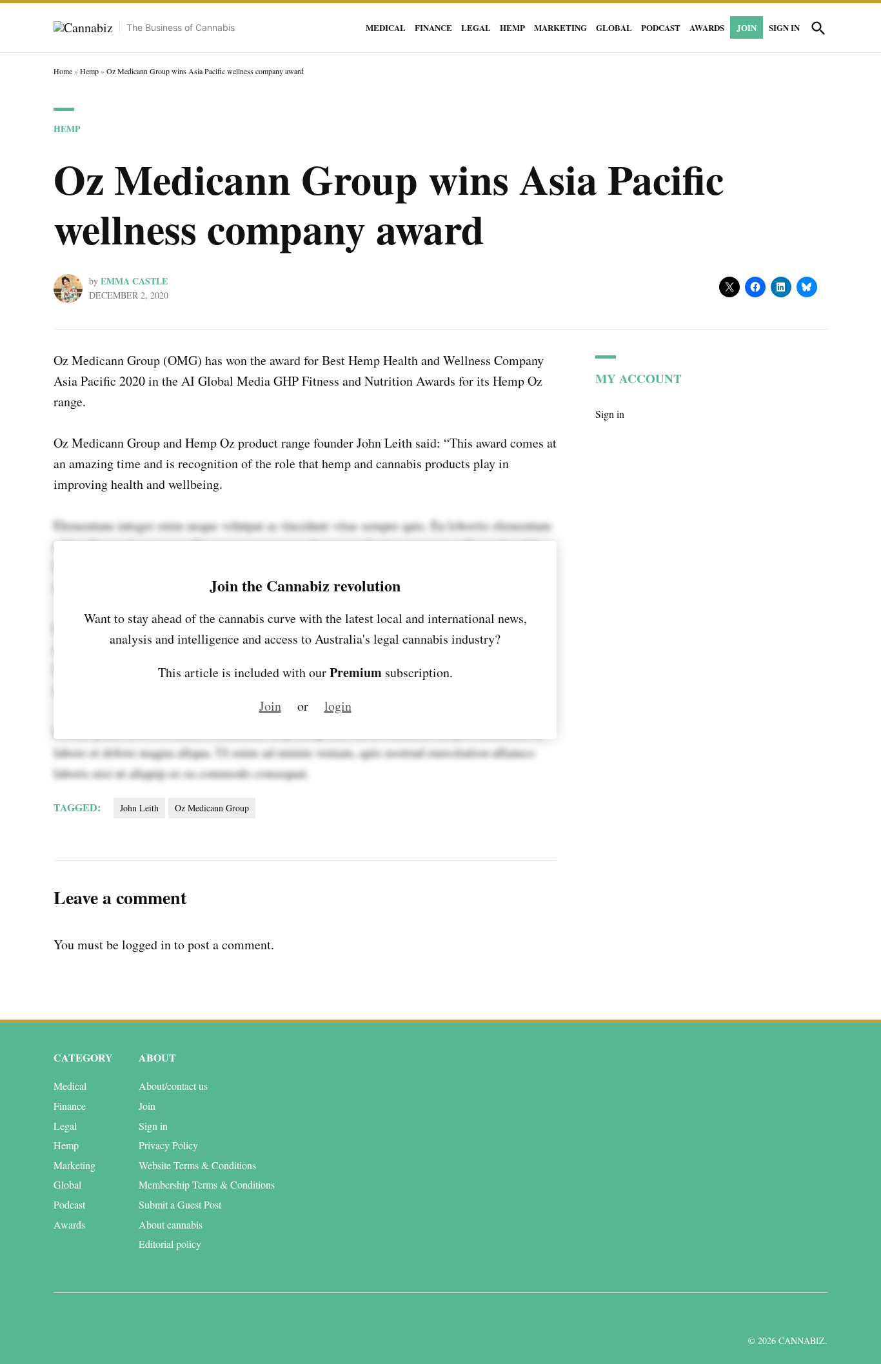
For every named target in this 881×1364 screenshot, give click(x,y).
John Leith (139, 808)
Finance (433, 27)
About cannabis (171, 1224)
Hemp (512, 27)
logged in (146, 944)
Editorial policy (170, 1243)
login (337, 706)
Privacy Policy (168, 1145)
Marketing (560, 27)
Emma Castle (134, 281)
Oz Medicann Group (212, 808)
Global (614, 27)
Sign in (784, 27)
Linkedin (742, 1314)
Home (63, 71)
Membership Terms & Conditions (207, 1184)
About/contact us (173, 1085)
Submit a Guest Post (180, 1204)
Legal (476, 27)
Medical (386, 27)
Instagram (771, 1314)
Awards (706, 27)
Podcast (660, 27)
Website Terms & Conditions (197, 1165)
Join (747, 27)
